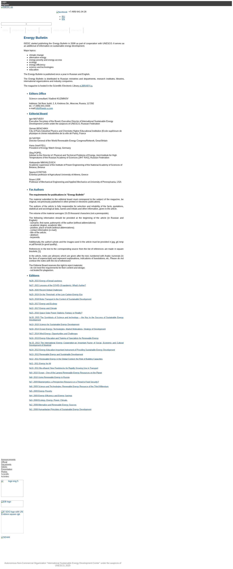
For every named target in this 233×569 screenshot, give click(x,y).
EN (63, 19)
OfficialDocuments (6, 463)
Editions (34, 275)
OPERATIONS (18, 30)
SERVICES (45, 30)
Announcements (8, 459)
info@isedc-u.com (44, 108)
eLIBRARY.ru (85, 86)
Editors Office (37, 93)
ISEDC (5, 30)
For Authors (36, 189)
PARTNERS (32, 30)
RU (63, 17)
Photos (4, 471)
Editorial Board (38, 113)
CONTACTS (76, 30)
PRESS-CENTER (60, 30)
